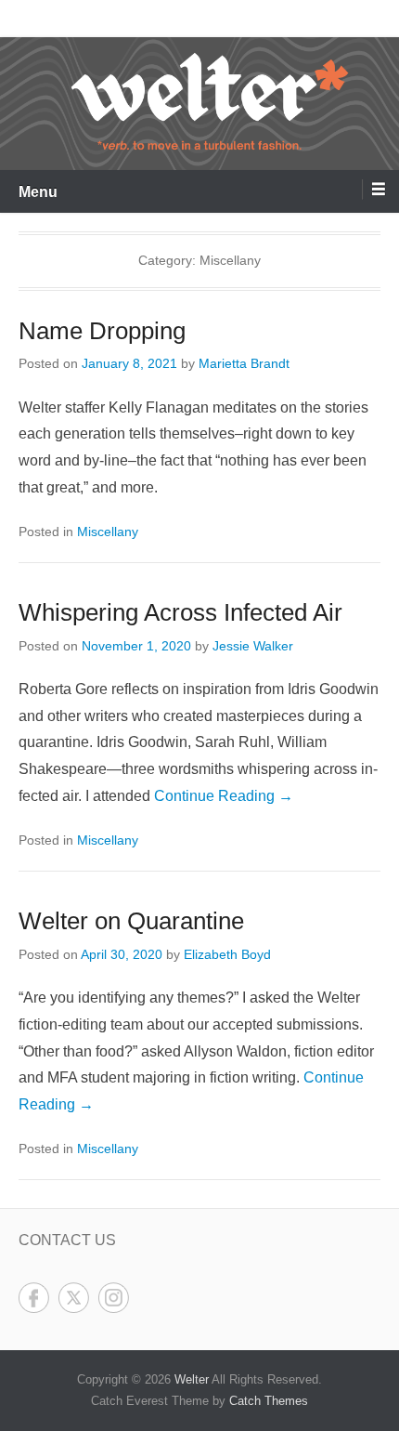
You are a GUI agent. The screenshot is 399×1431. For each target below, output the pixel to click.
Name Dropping (102, 331)
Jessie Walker (252, 645)
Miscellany (107, 531)
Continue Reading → (223, 796)
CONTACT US (67, 1240)
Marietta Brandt (244, 363)
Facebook (34, 1297)
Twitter (73, 1297)
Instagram (113, 1297)
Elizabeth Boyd (227, 954)
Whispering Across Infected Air (180, 612)
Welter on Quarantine (131, 921)
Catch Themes (268, 1401)
